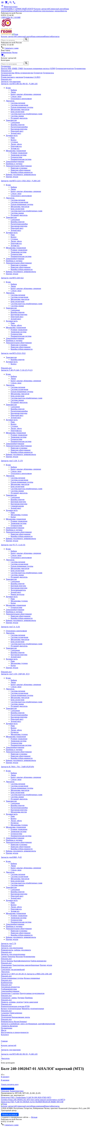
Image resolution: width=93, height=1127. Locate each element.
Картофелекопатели (22, 961)
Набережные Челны (9, 52)
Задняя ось (15, 148)
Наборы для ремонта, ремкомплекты (21, 174)
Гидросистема (16, 157)
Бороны (10, 961)
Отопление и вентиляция (21, 99)
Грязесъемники (16, 1013)
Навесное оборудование (21, 170)
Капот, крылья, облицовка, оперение (26, 94)
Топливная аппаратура (10, 987)
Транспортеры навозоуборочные (25, 965)
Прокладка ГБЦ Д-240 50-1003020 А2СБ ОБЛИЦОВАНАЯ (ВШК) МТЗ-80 (32, 1102)
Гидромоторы (80, 68)
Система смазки (17, 116)
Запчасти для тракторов (11, 81)
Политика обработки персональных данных (42, 11)
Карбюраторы (6, 982)
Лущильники (6, 965)
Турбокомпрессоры (9, 989)
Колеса (13, 140)
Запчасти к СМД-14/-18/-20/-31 (14, 974)
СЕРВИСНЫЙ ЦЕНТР (24, 9)
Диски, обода (16, 144)
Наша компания (37, 36)
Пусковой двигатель (19, 118)
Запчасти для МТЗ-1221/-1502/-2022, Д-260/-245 (20, 181)
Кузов (8, 88)
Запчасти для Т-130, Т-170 (12, 461)
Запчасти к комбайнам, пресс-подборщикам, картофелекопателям (28, 1024)
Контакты (20, 11)
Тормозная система (18, 155)
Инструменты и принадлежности (15, 1032)
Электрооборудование (15, 161)
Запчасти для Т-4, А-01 (10, 627)
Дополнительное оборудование (19, 166)
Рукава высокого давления (12, 77)
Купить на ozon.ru (9, 1114)
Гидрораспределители (65, 68)
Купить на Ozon (7, 1089)
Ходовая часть (12, 135)
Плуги (3, 961)
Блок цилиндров (17, 112)
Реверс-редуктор (17, 594)
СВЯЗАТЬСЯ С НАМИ (10, 17)
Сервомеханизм (17, 506)
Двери (13, 92)
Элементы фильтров (9, 1026)
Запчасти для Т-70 (8, 943)
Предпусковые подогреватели (32, 993)
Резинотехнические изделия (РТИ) (15, 1006)
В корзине (5, 1080)
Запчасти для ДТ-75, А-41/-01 (13, 545)
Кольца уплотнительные (11, 1009)
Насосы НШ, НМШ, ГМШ (12, 68)
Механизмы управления (16, 151)
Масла (3, 1030)
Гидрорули (38, 73)
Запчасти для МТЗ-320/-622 (12, 278)
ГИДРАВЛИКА (7, 9)
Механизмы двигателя (20, 109)
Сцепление (15, 122)
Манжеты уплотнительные (33, 1009)
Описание (5, 1091)
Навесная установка (19, 168)
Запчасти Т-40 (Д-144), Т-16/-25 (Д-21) (17, 370)
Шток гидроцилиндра (24, 73)
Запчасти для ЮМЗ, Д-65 (11, 857)
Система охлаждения (19, 105)
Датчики (20, 998)
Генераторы (6, 993)
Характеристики (16, 1091)
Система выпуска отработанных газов (26, 114)
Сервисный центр (56, 9)
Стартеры (15, 993)
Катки (13, 517)
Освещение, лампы (9, 998)
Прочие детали (12, 177)
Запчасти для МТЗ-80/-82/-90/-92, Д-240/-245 (19, 84)
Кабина (14, 90)
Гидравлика (6, 66)
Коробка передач (17, 125)
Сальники (5, 1013)
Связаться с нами (11, 48)
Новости (12, 11)
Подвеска (15, 732)
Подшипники (6, 1028)
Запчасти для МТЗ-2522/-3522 (13, 353)
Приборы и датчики (14, 164)
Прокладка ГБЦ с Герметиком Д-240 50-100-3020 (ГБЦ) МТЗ (26, 1097)
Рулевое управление (19, 153)
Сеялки (4, 956)
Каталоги (5, 1035)
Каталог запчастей (41, 9)
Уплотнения (6, 1017)
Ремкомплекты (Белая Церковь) (14, 1022)
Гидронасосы (48, 73)
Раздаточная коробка (19, 127)
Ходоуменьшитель (18, 590)
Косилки (19, 956)
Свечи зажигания (30, 1002)
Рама (13, 138)
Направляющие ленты (21, 1017)
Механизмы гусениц (19, 515)
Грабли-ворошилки (38, 961)
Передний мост (17, 131)
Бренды (64, 11)
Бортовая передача (18, 502)
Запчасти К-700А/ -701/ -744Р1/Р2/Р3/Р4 (17, 767)
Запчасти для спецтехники (12, 948)
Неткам (34, 1117)
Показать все (6, 71)
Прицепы (11, 956)
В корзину (5, 1077)
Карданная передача (19, 129)
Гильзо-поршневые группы (22, 107)
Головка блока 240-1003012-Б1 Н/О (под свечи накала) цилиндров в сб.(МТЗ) (33, 1100)
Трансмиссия (11, 120)
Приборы (29, 998)
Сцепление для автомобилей (13, 969)
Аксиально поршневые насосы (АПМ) (39, 68)
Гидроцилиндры (8, 73)
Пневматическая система (21, 159)
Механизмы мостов (19, 812)
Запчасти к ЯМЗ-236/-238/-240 (39, 974)
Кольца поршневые (32, 978)
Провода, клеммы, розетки (12, 1002)
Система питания (18, 103)
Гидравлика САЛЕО (31, 77)
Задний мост (16, 133)
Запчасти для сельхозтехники (13, 954)
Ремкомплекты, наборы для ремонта (16, 950)
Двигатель (10, 101)
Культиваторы (29, 956)
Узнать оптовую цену (10, 1084)
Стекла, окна (16, 96)
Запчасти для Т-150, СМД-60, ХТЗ (15, 674)
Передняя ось (16, 146)
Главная (4, 1041)
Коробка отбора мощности (22, 172)
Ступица (14, 142)
